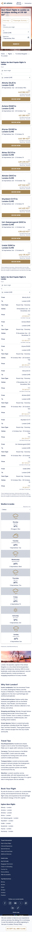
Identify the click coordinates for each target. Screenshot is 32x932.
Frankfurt (3, 895)
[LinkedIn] (13, 908)
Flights (10, 54)
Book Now (16, 99)
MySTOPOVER (4, 861)
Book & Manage (19, 3)
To (3, 30)
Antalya (3, 890)
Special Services (5, 848)
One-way (6, 20)
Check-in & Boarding (6, 866)
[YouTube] (15, 903)
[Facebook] (5, 903)
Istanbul (3, 892)
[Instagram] (10, 903)
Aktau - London (6, 815)
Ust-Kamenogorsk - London (9, 818)
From (4, 25)
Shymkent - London (7, 821)
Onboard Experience (6, 846)
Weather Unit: (27, 506)
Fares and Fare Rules (6, 851)
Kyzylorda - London (7, 826)
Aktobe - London (6, 813)
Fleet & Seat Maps (6, 843)
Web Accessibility (6, 874)
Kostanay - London (7, 831)
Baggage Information (7, 864)
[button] (20, 20)
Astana (3, 884)
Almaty (3, 882)
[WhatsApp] (26, 903)
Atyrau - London (6, 829)
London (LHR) (7, 33)
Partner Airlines (5, 872)
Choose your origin (9, 27)
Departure (6, 36)
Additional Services (6, 854)
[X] (21, 903)
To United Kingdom (21, 54)
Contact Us (4, 869)
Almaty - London (6, 807)
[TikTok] (18, 908)
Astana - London (6, 810)
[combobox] (17, 70)
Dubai (2, 887)
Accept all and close (16, 929)
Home (3, 54)
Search (16, 44)
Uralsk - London (6, 823)
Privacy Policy (18, 924)
